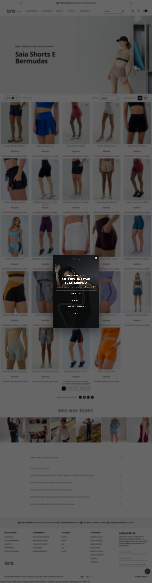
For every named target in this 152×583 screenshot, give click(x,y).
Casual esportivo (76, 307)
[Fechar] (96, 258)
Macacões (75, 300)
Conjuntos (76, 293)
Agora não (76, 313)
